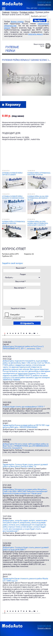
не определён (44, 8)
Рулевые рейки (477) (10, 254)
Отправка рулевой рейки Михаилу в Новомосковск (13, 197)
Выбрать (39, 20)
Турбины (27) (7, 256)
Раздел (23, 274)
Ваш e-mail (20, 281)
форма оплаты (17, 21)
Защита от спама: (18, 308)
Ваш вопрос (20, 288)
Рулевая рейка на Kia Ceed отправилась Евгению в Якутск (37, 198)
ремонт (7, 28)
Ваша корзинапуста (39, 45)
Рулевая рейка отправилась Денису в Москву (13, 222)
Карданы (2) (29, 254)
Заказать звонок (44, 4)
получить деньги (35, 34)
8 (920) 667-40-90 (44, 2)
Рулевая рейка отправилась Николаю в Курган (38, 174)
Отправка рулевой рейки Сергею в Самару (12, 174)
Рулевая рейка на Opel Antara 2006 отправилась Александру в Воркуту (37, 223)
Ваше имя (21, 268)
